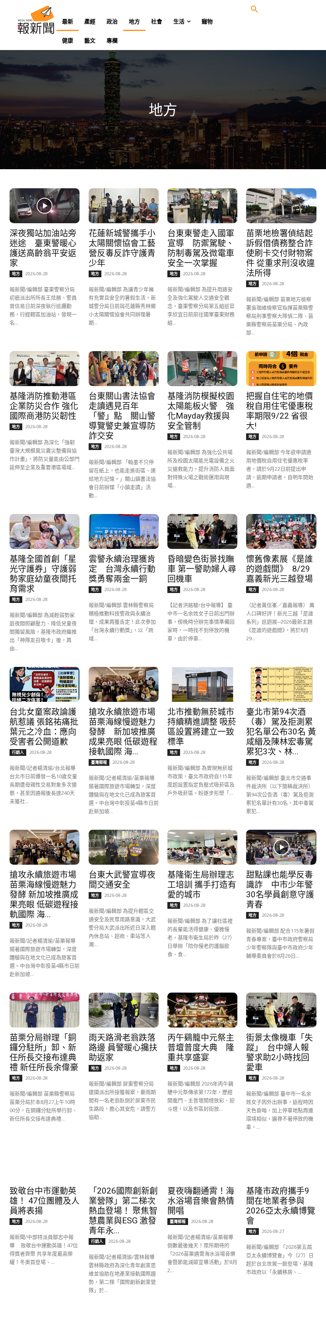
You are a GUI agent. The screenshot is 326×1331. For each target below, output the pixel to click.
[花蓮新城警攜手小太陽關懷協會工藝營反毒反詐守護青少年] (124, 205)
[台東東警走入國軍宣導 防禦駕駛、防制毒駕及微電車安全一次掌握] (202, 205)
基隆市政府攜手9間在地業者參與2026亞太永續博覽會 (280, 1205)
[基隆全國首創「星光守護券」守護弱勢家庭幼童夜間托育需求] (45, 531)
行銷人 (18, 752)
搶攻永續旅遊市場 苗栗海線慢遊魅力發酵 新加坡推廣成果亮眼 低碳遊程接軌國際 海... (123, 731)
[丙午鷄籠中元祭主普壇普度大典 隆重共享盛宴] (202, 1010)
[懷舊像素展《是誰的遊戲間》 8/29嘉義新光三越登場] (281, 531)
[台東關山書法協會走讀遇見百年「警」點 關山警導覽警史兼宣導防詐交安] (124, 368)
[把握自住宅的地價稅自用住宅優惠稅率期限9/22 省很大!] (281, 368)
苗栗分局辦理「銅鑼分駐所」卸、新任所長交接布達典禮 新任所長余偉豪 (44, 1052)
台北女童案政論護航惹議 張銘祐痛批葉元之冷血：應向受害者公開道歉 (44, 726)
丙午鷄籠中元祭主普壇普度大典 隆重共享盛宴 (200, 1047)
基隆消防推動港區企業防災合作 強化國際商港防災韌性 (44, 406)
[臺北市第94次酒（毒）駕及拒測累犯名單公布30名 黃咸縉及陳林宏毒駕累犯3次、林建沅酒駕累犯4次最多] (281, 684)
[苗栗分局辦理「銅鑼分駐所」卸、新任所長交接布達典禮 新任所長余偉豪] (45, 1010)
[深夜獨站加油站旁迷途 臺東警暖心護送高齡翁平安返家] (45, 205)
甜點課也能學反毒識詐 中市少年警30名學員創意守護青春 (280, 889)
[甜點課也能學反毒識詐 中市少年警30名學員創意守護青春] (281, 847)
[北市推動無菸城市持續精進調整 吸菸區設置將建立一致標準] (202, 684)
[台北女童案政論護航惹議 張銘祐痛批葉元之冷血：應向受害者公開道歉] (45, 684)
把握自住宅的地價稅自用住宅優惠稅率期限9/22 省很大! (279, 411)
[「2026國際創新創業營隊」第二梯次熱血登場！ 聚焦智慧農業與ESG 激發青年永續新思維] (124, 1163)
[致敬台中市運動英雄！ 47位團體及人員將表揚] (45, 1163)
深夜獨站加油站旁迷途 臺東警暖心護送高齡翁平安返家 (43, 248)
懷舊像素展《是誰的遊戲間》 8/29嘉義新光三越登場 (279, 568)
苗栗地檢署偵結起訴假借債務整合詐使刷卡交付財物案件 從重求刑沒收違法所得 (280, 253)
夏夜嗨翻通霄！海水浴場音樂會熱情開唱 (200, 1200)
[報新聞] (48, 20)
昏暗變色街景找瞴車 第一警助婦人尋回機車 (201, 568)
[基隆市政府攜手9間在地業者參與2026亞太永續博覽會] (281, 1163)
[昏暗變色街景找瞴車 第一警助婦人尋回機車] (202, 531)
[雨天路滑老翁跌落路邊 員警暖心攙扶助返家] (124, 1010)
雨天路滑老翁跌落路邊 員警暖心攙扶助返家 (123, 1047)
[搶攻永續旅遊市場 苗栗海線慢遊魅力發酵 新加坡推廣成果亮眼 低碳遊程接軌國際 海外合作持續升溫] (124, 684)
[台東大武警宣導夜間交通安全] (124, 847)
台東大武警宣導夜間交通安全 (122, 879)
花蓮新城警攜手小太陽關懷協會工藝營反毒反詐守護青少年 (122, 248)
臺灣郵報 (99, 762)
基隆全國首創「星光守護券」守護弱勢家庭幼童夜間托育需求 (43, 573)
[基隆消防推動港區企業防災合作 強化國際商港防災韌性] (45, 368)
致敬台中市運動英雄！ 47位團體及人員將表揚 (45, 1200)
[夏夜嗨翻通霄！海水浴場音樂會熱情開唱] (202, 1163)
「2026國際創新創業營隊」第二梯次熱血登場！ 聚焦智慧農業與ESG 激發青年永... (123, 1210)
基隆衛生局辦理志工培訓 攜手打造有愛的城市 (201, 884)
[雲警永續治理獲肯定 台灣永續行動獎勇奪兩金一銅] (124, 531)
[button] (254, 9)
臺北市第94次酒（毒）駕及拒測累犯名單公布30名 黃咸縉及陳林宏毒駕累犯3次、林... (281, 731)
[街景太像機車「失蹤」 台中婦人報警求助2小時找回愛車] (281, 1010)
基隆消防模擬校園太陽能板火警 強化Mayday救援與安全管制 (200, 411)
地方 (16, 273)
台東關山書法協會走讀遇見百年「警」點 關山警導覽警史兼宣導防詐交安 (122, 415)
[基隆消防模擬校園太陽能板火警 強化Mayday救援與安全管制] (202, 368)
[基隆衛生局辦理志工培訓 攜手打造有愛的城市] (202, 847)
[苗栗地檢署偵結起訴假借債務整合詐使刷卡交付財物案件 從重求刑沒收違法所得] (281, 205)
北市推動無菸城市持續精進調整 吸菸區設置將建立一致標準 (201, 726)
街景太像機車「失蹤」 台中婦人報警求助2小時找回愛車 (279, 1052)
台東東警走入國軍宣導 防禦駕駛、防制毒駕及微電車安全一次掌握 (200, 248)
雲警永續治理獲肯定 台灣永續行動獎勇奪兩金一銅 (122, 568)
